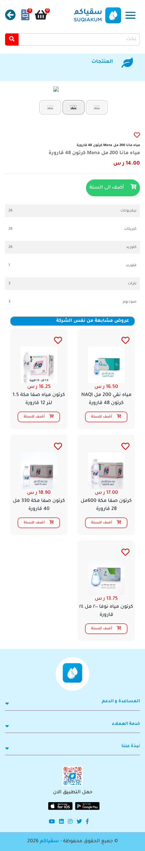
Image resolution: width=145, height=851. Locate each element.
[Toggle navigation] (130, 15)
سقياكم (49, 841)
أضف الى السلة (107, 188)
